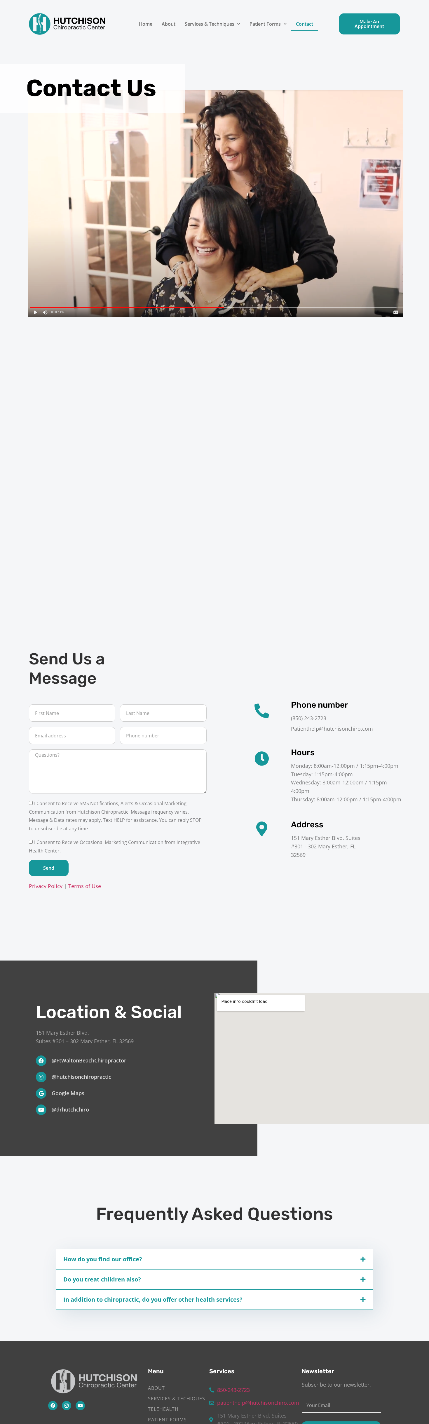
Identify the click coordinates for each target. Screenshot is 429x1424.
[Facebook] (52, 1405)
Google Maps (68, 1093)
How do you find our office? (102, 1259)
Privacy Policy (45, 886)
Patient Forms (265, 24)
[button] (214, 1259)
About (168, 24)
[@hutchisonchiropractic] (41, 1077)
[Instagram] (66, 1405)
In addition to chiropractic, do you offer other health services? (153, 1299)
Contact (304, 24)
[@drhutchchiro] (41, 1110)
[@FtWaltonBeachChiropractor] (41, 1060)
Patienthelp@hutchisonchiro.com (332, 728)
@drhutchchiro (70, 1109)
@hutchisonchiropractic (81, 1076)
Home (145, 24)
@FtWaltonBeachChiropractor (89, 1060)
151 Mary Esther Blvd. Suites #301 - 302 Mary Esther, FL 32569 (325, 846)
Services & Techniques (209, 24)
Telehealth (163, 1409)
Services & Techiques (176, 1398)
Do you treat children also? (102, 1279)
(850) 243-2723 (308, 718)
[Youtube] (80, 1405)
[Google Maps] (41, 1093)
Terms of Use (84, 886)
